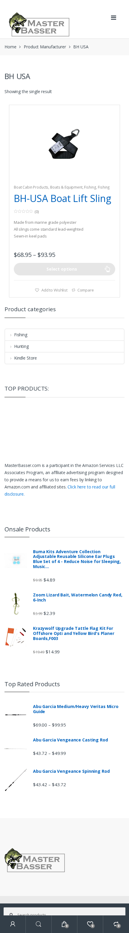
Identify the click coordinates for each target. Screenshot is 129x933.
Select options (61, 269)
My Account (13, 924)
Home (10, 47)
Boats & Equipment (66, 187)
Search (39, 924)
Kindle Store (25, 358)
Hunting (21, 346)
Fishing (90, 187)
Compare (85, 289)
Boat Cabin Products (31, 187)
